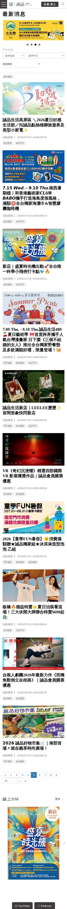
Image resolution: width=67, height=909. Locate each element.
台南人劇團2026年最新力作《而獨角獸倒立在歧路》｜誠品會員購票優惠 (33, 680)
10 (6, 780)
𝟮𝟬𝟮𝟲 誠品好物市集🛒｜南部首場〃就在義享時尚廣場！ (32, 745)
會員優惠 (7, 76)
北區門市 (20, 221)
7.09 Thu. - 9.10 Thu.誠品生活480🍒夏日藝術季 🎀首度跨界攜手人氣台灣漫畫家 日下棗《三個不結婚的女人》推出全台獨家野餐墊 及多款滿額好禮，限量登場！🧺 (33, 339)
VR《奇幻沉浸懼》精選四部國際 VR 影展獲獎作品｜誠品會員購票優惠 (33, 476)
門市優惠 (7, 363)
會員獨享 (7, 494)
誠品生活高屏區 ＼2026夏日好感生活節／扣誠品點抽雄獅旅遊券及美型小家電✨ (33, 125)
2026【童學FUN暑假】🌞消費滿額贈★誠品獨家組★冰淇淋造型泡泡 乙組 (33, 544)
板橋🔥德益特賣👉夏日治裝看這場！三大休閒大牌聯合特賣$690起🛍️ (33, 612)
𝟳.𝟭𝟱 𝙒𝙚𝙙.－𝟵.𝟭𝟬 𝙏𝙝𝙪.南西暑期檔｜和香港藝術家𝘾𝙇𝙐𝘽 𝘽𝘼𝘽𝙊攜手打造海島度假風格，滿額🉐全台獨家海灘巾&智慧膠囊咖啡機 (32, 198)
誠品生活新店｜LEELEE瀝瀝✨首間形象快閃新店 (32, 410)
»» (25, 780)
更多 (58, 799)
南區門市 (20, 143)
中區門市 (32, 363)
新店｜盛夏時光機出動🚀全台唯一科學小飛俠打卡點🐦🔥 (32, 269)
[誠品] (20, 4)
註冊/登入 (50, 4)
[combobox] (13, 56)
